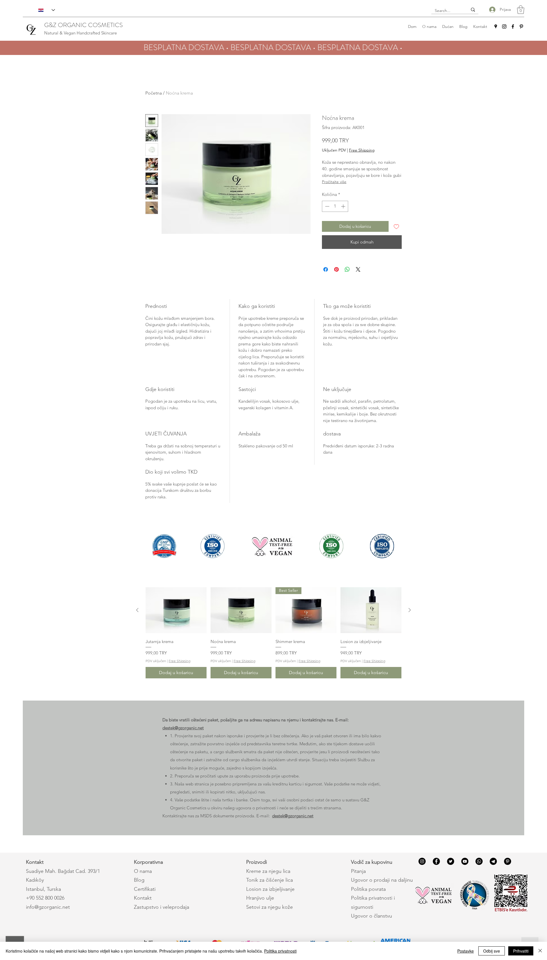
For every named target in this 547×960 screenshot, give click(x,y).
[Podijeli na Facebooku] (325, 269)
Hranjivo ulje (260, 898)
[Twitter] (450, 861)
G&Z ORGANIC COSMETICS (83, 25)
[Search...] (473, 10)
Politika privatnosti (280, 951)
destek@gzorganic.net (183, 727)
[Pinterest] (521, 26)
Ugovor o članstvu (371, 916)
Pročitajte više (334, 181)
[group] (273, 633)
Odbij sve (491, 951)
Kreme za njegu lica (268, 871)
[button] (520, 9)
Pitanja (358, 871)
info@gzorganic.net (48, 907)
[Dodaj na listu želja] (396, 226)
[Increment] (344, 206)
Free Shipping (362, 150)
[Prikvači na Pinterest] (336, 269)
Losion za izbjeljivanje (270, 889)
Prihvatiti (520, 951)
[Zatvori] (540, 950)
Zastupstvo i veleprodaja (161, 907)
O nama (143, 871)
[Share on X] (358, 269)
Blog (139, 880)
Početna (153, 93)
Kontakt (143, 898)
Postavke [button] (465, 951)
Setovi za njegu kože (269, 907)
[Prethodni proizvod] (137, 610)
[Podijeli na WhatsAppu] (347, 269)
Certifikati (145, 889)
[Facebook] (513, 26)
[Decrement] (326, 206)
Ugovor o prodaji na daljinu (382, 880)
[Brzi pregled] (176, 610)
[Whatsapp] (479, 861)
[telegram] (493, 861)
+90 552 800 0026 (45, 898)
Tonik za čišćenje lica (269, 880)
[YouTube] (464, 861)
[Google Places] (496, 26)
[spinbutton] (335, 206)
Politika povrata (368, 889)
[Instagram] (504, 26)
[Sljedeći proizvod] (409, 610)
